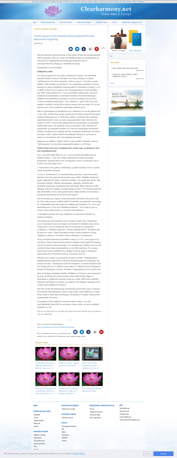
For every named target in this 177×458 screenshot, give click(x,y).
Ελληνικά (84, 1)
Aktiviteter (38, 438)
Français (53, 1)
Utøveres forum (67, 417)
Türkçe (134, 1)
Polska (111, 1)
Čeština (66, 1)
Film (35, 446)
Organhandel (38, 420)
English (41, 1)
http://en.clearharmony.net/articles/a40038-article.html (55, 327)
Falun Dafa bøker (135, 51)
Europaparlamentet (69, 426)
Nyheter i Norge (39, 435)
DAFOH (64, 438)
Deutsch (47, 1)
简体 (37, 1)
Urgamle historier (96, 412)
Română (116, 1)
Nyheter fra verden (68, 409)
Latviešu (101, 1)
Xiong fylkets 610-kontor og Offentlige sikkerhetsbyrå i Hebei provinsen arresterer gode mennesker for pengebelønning (45, 368)
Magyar (90, 1)
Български (60, 1)
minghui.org (124, 414)
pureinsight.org (125, 417)
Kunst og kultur (39, 443)
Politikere (65, 435)
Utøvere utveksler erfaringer (45, 29)
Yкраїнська (140, 1)
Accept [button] (163, 454)
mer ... (113, 83)
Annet (36, 426)
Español (71, 1)
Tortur (36, 417)
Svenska (128, 1)
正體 (33, 1)
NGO (64, 432)
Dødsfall (37, 415)
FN (63, 429)
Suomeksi (78, 1)
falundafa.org (124, 408)
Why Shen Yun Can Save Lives (125, 68)
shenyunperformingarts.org (130, 420)
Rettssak (37, 423)
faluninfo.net (124, 411)
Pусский (122, 1)
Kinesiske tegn (95, 415)
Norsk (106, 1)
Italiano (96, 1)
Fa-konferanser (39, 441)
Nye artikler (115, 62)
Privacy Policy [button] (79, 454)
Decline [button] (148, 454)
